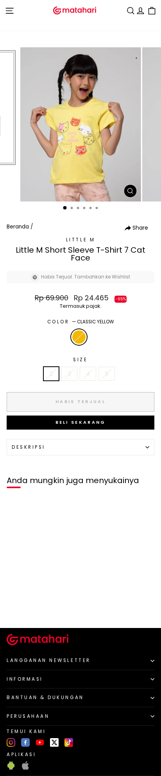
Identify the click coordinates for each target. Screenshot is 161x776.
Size (80, 360)
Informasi (25, 679)
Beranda (18, 226)
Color (80, 322)
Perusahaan (28, 716)
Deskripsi (28, 447)
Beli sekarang (80, 422)
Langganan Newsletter (49, 660)
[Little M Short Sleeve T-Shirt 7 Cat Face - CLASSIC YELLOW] (15, 609)
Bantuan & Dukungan (45, 697)
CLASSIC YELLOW (79, 337)
